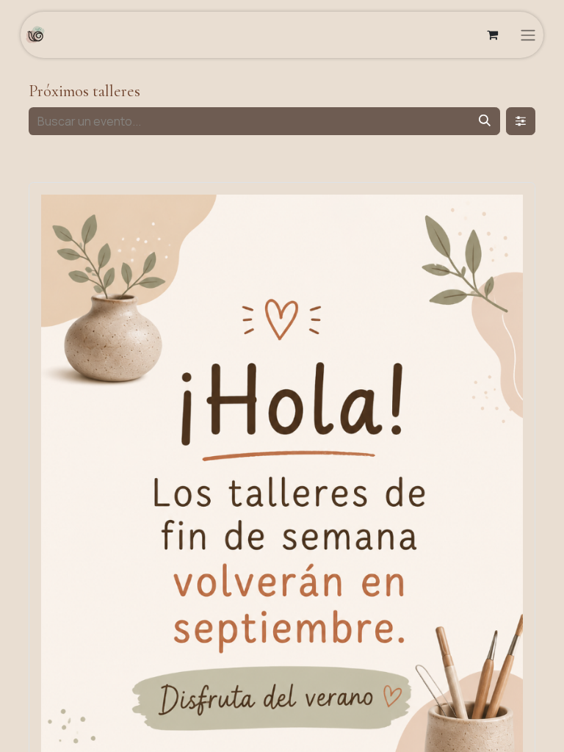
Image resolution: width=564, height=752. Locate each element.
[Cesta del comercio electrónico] (492, 34)
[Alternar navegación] (528, 35)
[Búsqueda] (484, 121)
